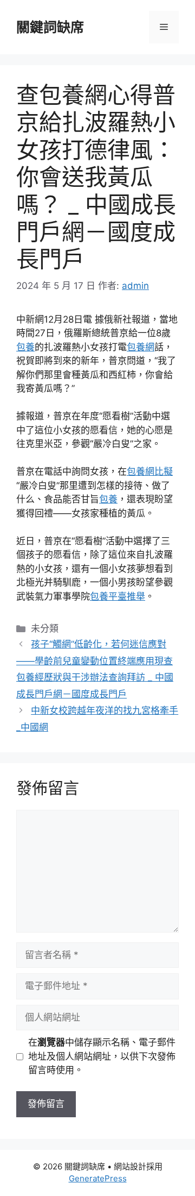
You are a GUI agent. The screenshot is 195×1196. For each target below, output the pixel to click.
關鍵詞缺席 (50, 27)
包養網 (140, 347)
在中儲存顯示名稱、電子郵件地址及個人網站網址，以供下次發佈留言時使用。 (102, 1056)
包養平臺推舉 (117, 596)
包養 (25, 347)
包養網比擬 (150, 471)
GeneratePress (98, 1178)
